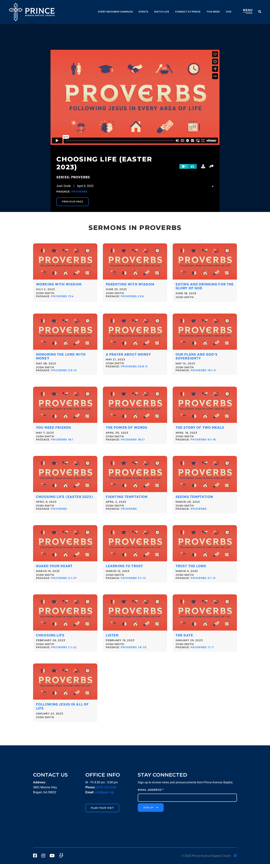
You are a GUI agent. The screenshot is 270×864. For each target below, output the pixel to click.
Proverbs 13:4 (62, 296)
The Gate (184, 635)
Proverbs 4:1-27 (64, 578)
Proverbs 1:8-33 (134, 647)
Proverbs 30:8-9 (134, 366)
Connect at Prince (188, 11)
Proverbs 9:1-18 (203, 439)
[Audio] (192, 166)
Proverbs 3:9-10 (64, 370)
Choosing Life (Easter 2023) (64, 497)
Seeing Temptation (194, 497)
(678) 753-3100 (106, 787)
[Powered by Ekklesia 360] (235, 855)
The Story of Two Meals (200, 427)
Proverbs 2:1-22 (64, 647)
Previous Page (72, 201)
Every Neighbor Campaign (115, 11)
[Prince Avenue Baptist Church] (32, 12)
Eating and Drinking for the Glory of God (205, 286)
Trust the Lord (191, 566)
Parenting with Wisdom (130, 284)
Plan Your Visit (102, 808)
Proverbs (79, 191)
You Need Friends (53, 427)
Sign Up (148, 807)
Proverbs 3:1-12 (133, 578)
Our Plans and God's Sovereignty (196, 356)
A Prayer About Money (128, 354)
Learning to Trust (124, 566)
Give (228, 11)
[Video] (183, 166)
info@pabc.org (104, 792)
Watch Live (161, 11)
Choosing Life (50, 635)
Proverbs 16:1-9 (203, 370)
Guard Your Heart (54, 566)
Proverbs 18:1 (62, 439)
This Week (213, 11)
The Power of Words (126, 427)
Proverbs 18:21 (133, 439)
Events (143, 11)
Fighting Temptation (127, 497)
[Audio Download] (203, 166)
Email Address (150, 789)
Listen (112, 635)
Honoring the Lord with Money (61, 356)
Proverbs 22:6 (132, 296)
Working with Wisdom (59, 284)
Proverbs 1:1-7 (202, 647)
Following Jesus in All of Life (62, 706)
